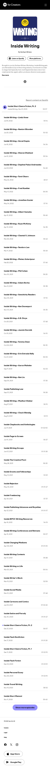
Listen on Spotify (18, 58)
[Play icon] (5, 107)
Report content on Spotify (37, 100)
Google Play (15, 762)
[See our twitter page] (11, 744)
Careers (6, 728)
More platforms (35, 58)
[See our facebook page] (5, 744)
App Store (15, 754)
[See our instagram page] (17, 744)
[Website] (25, 81)
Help (5, 737)
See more (5, 75)
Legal (5, 733)
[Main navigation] (45, 5)
